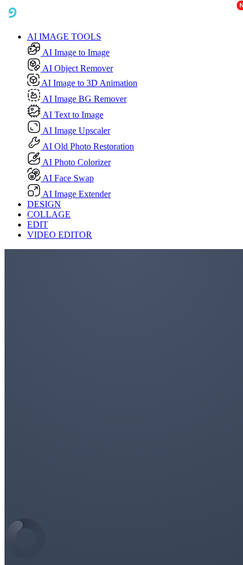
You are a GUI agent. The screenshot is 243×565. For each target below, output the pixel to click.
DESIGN (44, 204)
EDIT (37, 224)
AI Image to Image (75, 52)
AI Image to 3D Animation (88, 83)
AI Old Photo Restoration (87, 146)
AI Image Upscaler (75, 130)
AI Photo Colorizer (76, 162)
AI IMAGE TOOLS (64, 36)
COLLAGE (49, 214)
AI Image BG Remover (84, 99)
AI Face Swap (67, 178)
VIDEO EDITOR (59, 234)
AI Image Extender (76, 194)
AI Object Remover (77, 68)
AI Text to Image (72, 114)
